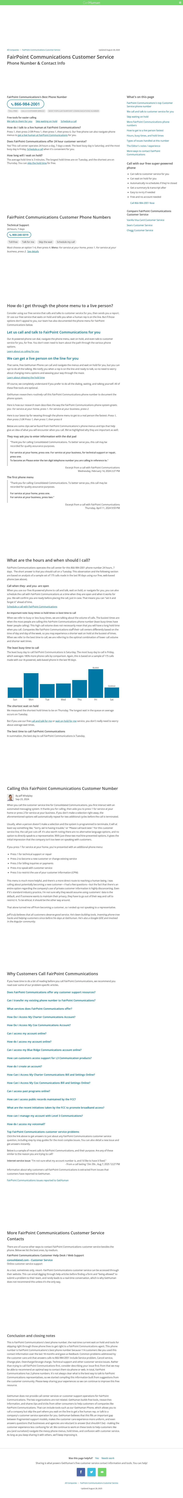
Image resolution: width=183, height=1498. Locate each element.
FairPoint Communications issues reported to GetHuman (38, 1180)
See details (33, 251)
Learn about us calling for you (23, 351)
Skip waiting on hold (46, 121)
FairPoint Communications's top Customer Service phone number (150, 104)
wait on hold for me (65, 721)
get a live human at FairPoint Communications (43, 135)
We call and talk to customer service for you (150, 111)
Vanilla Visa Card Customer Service (145, 220)
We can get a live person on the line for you (42, 358)
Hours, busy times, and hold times (145, 135)
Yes (97, 1458)
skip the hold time (37, 163)
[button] (180, 2)
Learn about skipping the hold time (26, 377)
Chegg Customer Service (140, 230)
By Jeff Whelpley (24, 795)
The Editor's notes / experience (143, 145)
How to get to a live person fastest (145, 130)
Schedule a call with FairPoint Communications (32, 606)
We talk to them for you (19, 121)
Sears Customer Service (139, 225)
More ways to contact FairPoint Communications (143, 152)
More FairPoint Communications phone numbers (148, 123)
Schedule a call (69, 121)
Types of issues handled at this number (148, 140)
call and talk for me (41, 721)
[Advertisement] (63, 189)
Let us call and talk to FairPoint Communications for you (53, 332)
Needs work (108, 1458)
